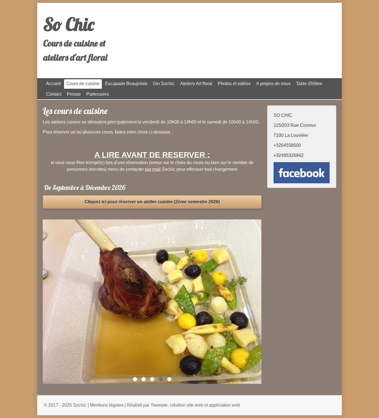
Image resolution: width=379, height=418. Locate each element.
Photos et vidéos (234, 83)
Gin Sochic (164, 83)
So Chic (68, 24)
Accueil (53, 83)
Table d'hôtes (309, 83)
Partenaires (97, 94)
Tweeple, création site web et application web (195, 405)
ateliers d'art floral (75, 57)
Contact (53, 94)
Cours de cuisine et (74, 43)
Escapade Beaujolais (126, 83)
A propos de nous (273, 83)
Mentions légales (106, 405)
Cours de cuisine (83, 83)
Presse (74, 94)
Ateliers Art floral (196, 83)
